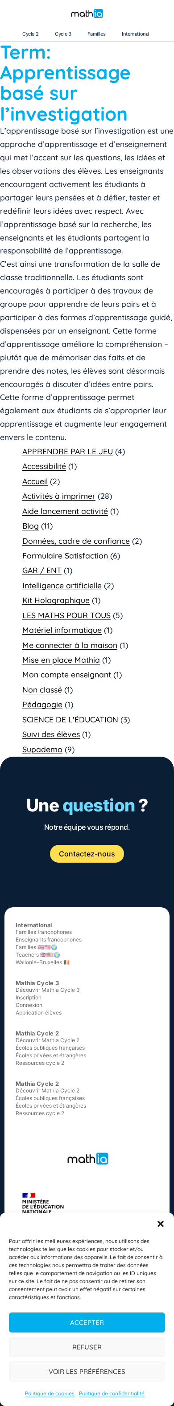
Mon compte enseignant (66, 674)
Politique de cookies (50, 1393)
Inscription (28, 997)
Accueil (35, 481)
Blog (30, 525)
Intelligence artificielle (62, 585)
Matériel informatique (62, 630)
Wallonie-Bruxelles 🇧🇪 (43, 962)
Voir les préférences (87, 1371)
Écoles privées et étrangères (51, 1055)
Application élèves (39, 1012)
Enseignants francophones (49, 939)
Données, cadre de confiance (76, 541)
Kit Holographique (56, 600)
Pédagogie (42, 704)
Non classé (42, 689)
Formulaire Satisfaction (65, 555)
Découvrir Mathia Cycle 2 (47, 1040)
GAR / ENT (42, 570)
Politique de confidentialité (112, 1393)
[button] (160, 1223)
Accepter (87, 1322)
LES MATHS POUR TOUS (66, 615)
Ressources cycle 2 (40, 1063)
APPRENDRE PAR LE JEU (67, 451)
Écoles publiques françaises (50, 1047)
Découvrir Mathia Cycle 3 (48, 989)
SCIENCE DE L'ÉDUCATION (70, 719)
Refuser (87, 1347)
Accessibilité (44, 466)
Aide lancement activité (65, 511)
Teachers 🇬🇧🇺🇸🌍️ (38, 954)
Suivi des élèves (51, 734)
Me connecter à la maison (69, 645)
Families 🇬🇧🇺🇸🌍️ (37, 947)
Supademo (42, 749)
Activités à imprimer (58, 496)
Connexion (29, 1005)
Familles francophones (44, 932)
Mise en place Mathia (61, 659)
